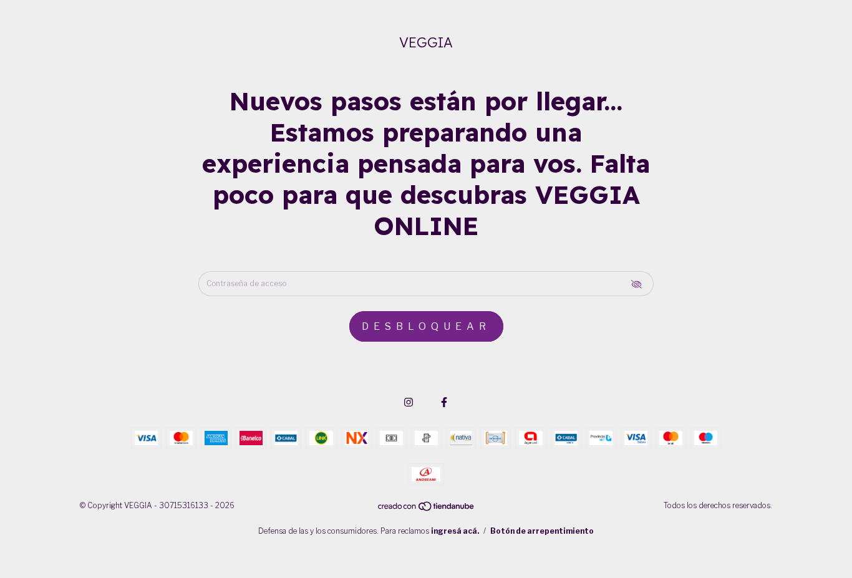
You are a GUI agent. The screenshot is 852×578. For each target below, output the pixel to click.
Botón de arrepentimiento (542, 531)
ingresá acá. (455, 531)
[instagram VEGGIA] (408, 402)
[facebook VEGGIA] (444, 402)
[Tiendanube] (427, 509)
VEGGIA (426, 42)
